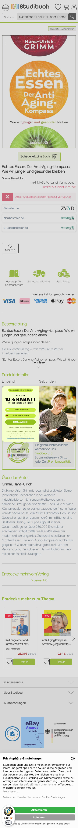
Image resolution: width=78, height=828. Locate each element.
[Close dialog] (73, 390)
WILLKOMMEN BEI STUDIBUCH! (20, 390)
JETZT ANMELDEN (20, 422)
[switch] (8, 822)
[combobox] (8, 416)
